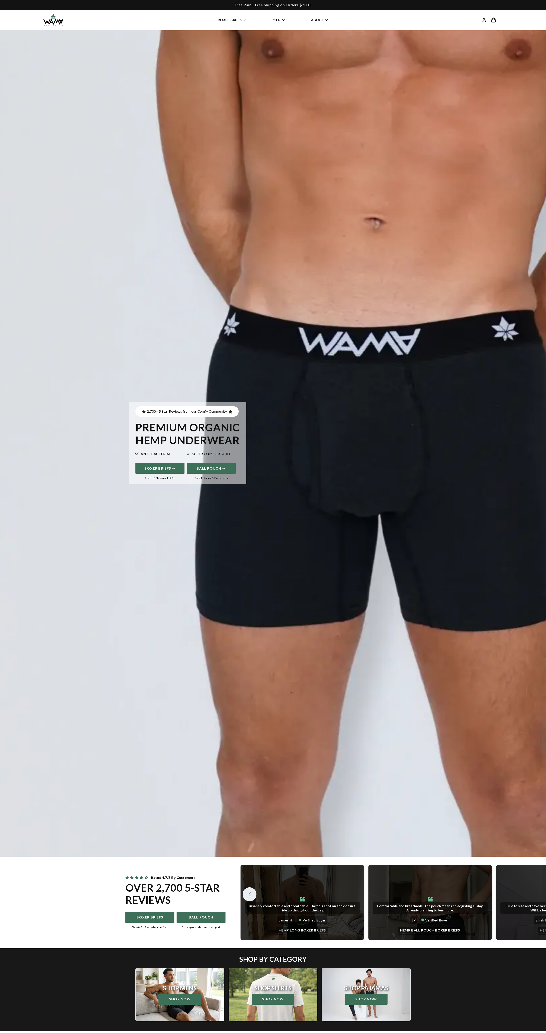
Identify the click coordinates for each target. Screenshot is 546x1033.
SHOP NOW (307, 5)
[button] (493, 20)
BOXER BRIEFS (157, 468)
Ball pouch (201, 917)
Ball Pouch (209, 468)
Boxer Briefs (149, 917)
